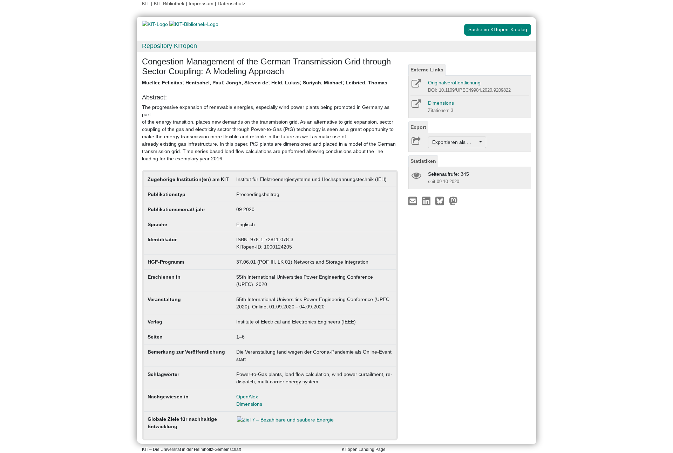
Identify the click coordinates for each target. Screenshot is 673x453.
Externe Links (426, 69)
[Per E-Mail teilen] (413, 200)
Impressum (201, 3)
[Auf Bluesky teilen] (441, 200)
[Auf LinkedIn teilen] (427, 200)
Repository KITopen (169, 45)
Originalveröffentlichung (454, 82)
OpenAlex (247, 396)
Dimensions (249, 404)
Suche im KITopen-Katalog (497, 29)
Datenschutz (231, 3)
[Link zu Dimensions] (415, 106)
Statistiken (423, 161)
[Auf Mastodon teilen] (453, 200)
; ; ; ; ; (264, 82)
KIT (146, 3)
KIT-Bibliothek (170, 3)
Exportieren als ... (455, 142)
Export (418, 127)
